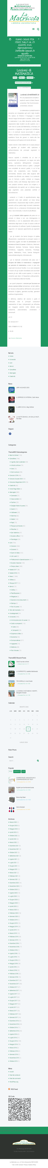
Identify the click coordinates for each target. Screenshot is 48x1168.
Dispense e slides (16, 633)
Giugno (14, 825)
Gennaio (14, 879)
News (11, 576)
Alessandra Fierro (22, 673)
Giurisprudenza (15, 640)
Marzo (13, 822)
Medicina (13, 647)
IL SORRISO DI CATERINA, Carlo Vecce (27, 397)
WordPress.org (14, 1082)
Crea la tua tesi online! (22, 661)
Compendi (15, 630)
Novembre (14, 849)
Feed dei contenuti (15, 1075)
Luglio (13, 862)
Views (10, 771)
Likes (23, 771)
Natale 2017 (13, 569)
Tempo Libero (15, 566)
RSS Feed (14, 1089)
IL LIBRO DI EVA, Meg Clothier (25, 407)
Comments (17, 771)
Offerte (12, 580)
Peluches (13, 529)
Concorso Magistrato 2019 (17, 482)
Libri (11, 363)
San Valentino (15, 532)
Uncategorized (14, 613)
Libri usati (14, 556)
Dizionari (13, 549)
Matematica (19, 338)
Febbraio (14, 876)
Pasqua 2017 (14, 583)
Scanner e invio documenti (18, 600)
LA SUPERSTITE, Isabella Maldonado (27, 671)
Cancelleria (13, 369)
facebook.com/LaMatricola (22, 9)
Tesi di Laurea (15, 607)
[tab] (10, 771)
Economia (14, 637)
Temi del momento (15, 610)
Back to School (14, 455)
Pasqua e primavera (16, 526)
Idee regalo (13, 373)
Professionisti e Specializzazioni (20, 559)
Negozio (22, 77)
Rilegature (14, 596)
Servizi (12, 366)
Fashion (13, 502)
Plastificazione (15, 593)
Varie (12, 469)
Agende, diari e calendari (18, 462)
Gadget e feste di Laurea (18, 506)
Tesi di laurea (15, 650)
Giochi (13, 509)
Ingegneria (14, 644)
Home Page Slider (15, 489)
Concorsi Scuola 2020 (16, 479)
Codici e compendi (16, 623)
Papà (12, 522)
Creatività (12, 376)
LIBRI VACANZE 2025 (22, 387)
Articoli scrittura (15, 465)
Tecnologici (14, 539)
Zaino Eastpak (20, 807)
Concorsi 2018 (14, 475)
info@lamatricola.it (23, 6)
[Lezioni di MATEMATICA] (13, 100)
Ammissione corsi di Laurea (23, 82)
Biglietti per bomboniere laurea (25, 787)
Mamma (13, 516)
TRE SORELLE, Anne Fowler (24, 681)
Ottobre (14, 835)
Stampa (13, 603)
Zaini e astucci (15, 472)
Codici (14, 627)
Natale (13, 519)
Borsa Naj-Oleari (21, 797)
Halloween (14, 512)
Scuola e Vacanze (16, 563)
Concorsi (13, 338)
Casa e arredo (15, 499)
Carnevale (14, 495)
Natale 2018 (13, 573)
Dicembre (14, 846)
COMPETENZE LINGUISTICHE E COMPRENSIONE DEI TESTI (25, 778)
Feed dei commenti (15, 1078)
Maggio (14, 829)
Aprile (13, 832)
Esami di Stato (15, 553)
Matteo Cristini (21, 664)
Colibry (13, 590)
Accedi (12, 1072)
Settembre (14, 856)
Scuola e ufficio (15, 536)
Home (15, 77)
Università (30, 77)
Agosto (13, 859)
